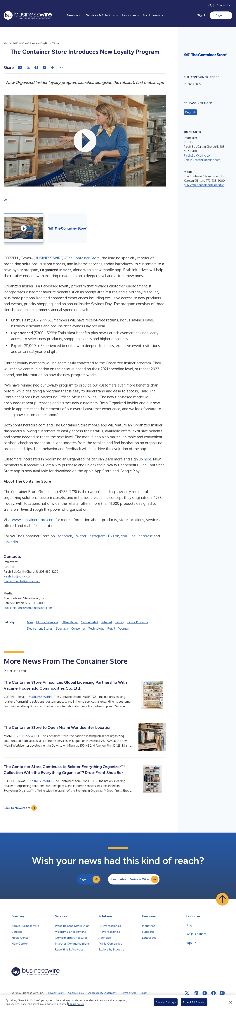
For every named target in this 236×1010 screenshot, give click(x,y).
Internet (106, 622)
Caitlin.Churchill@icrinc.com (22, 581)
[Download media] (6, 199)
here (147, 459)
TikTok (113, 535)
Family (119, 622)
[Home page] (28, 15)
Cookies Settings (166, 1002)
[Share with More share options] (61, 67)
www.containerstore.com (33, 519)
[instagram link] (222, 993)
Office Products (137, 622)
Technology (96, 628)
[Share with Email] (44, 67)
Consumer (78, 628)
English (190, 112)
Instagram (96, 535)
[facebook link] (213, 993)
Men (30, 622)
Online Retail (89, 622)
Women (123, 628)
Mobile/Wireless (47, 622)
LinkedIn (11, 541)
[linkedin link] (196, 993)
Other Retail (70, 622)
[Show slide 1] (23, 228)
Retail (111, 628)
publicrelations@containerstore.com (28, 608)
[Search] (210, 5)
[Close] (230, 1002)
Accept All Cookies (194, 1002)
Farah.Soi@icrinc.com (18, 576)
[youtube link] (204, 993)
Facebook (64, 535)
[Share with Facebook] (36, 67)
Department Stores (40, 628)
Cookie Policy (76, 1003)
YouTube (128, 535)
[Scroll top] (222, 899)
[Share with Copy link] (52, 67)
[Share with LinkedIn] (20, 67)
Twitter (80, 535)
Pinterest (145, 535)
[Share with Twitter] (28, 67)
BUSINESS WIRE (48, 257)
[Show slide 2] (67, 228)
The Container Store (83, 257)
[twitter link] (187, 993)
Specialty (62, 628)
